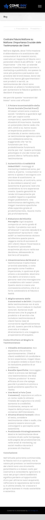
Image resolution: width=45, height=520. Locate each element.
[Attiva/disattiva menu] (40, 6)
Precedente (22, 28)
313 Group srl (33, 511)
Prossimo (35, 28)
